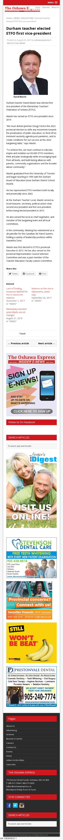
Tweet (22, 333)
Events (9, 751)
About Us (55, 7)
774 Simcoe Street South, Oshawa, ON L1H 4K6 (27, 780)
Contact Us (11, 747)
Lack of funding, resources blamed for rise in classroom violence (17, 293)
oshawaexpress (41, 40)
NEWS (17, 18)
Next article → (46, 343)
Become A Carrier (14, 738)
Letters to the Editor (15, 760)
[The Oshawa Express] (31, 9)
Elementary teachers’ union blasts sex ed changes (16, 312)
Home (37, 7)
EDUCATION (13, 43)
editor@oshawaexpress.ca (18, 786)
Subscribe (46, 7)
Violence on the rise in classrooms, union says (42, 291)
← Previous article (18, 343)
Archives (10, 734)
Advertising (11, 730)
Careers (10, 743)
